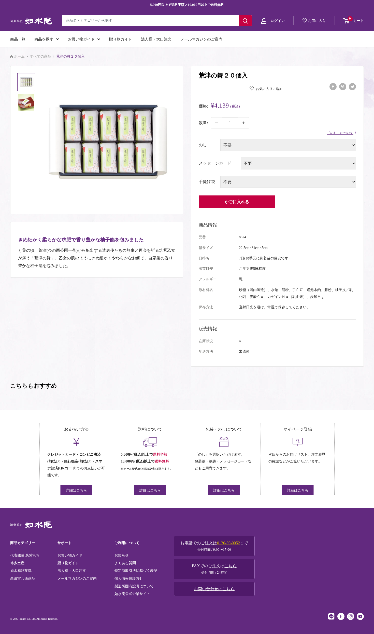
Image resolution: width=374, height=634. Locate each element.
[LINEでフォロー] (331, 616)
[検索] (245, 20)
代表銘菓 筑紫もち (25, 555)
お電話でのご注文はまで (214, 546)
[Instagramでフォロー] (350, 616)
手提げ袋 (207, 181)
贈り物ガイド (120, 39)
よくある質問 (125, 563)
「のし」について (340, 133)
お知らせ (121, 555)
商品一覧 (17, 39)
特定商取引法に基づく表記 (135, 571)
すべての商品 (40, 56)
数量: (203, 123)
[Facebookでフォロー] (340, 616)
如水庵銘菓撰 (21, 571)
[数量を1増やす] (243, 122)
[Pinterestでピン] (342, 86)
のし (203, 145)
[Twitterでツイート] (352, 86)
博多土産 (17, 563)
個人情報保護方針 (128, 578)
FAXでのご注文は (214, 569)
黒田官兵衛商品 (22, 578)
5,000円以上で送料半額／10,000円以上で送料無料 (187, 5)
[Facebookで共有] (333, 86)
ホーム (19, 56)
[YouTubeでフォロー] (360, 616)
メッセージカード (215, 163)
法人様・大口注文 (156, 39)
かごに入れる (237, 202)
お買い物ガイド (81, 39)
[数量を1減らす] (216, 122)
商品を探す (43, 39)
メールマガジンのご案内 (201, 39)
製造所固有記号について (134, 586)
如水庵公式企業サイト (132, 594)
